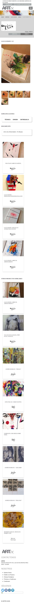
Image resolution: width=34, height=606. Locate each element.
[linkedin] (12, 590)
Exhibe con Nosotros (23, 4)
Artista (14, 34)
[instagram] (9, 590)
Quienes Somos (8, 572)
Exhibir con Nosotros (9, 574)
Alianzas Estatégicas (9, 577)
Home (2, 17)
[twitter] (2, 590)
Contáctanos (7, 581)
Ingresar (9, 4)
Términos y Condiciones (10, 579)
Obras (19, 17)
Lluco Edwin (14, 17)
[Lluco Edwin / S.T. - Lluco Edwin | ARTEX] (4, 94)
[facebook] (6, 590)
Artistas (7, 17)
